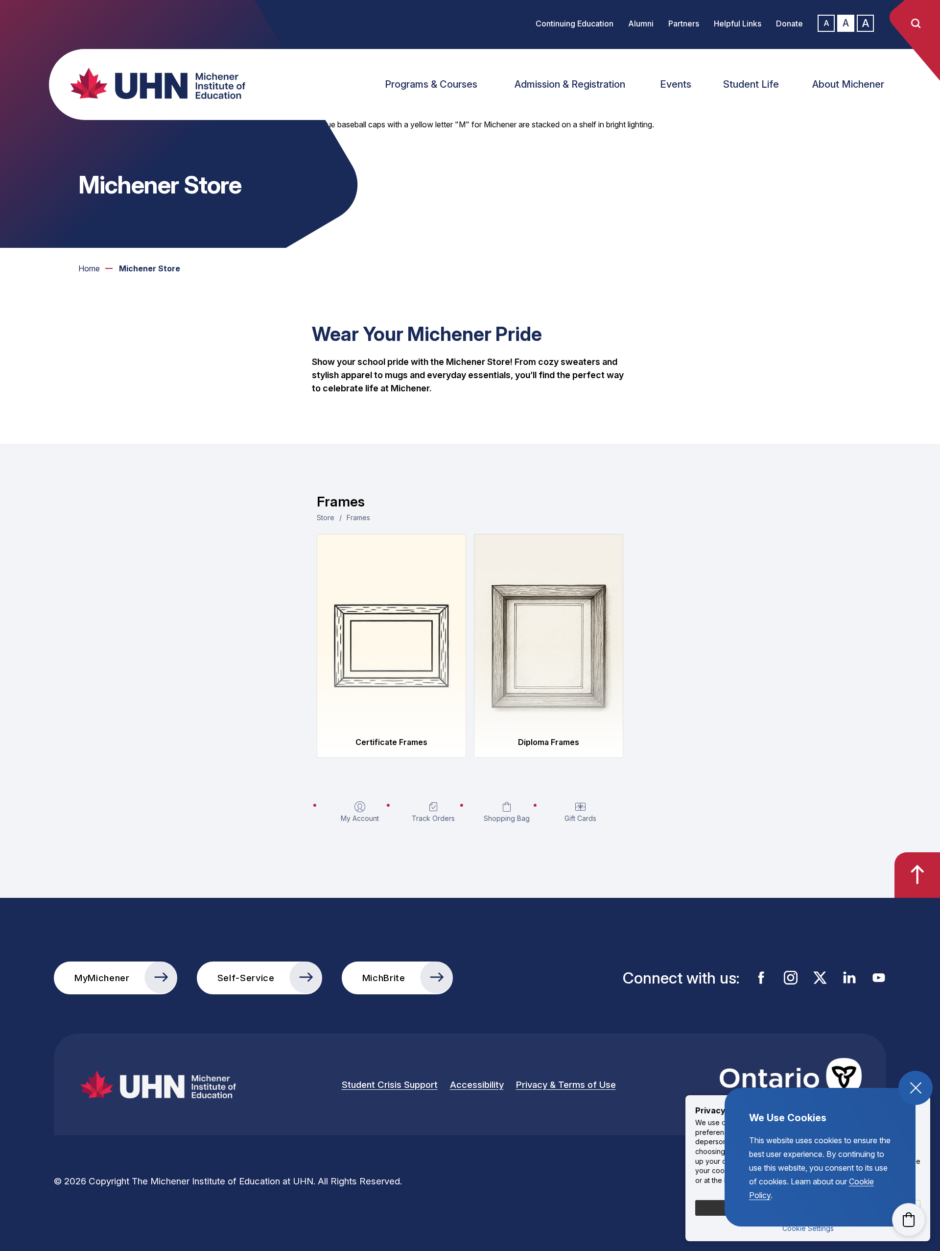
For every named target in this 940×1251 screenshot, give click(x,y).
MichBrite (383, 977)
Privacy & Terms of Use (566, 1084)
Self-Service (246, 977)
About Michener (848, 84)
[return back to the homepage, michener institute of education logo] (166, 83)
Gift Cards (580, 818)
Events (675, 84)
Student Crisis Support (390, 1084)
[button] (908, 1219)
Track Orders (433, 818)
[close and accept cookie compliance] (915, 1088)
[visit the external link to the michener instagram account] (790, 977)
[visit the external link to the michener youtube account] (878, 977)
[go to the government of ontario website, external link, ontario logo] (791, 1084)
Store (325, 517)
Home (89, 268)
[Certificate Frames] (391, 631)
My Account (360, 818)
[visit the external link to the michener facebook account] (761, 977)
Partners (683, 23)
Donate (789, 23)
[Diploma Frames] (548, 631)
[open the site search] (915, 23)
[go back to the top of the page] (917, 875)
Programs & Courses (431, 84)
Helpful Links (737, 23)
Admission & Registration (570, 84)
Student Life (751, 84)
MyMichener (102, 977)
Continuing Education (574, 23)
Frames (358, 517)
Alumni (641, 23)
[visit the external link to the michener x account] (820, 977)
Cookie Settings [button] (808, 1228)
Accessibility (477, 1084)
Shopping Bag (507, 818)
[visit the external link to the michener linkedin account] (849, 977)
